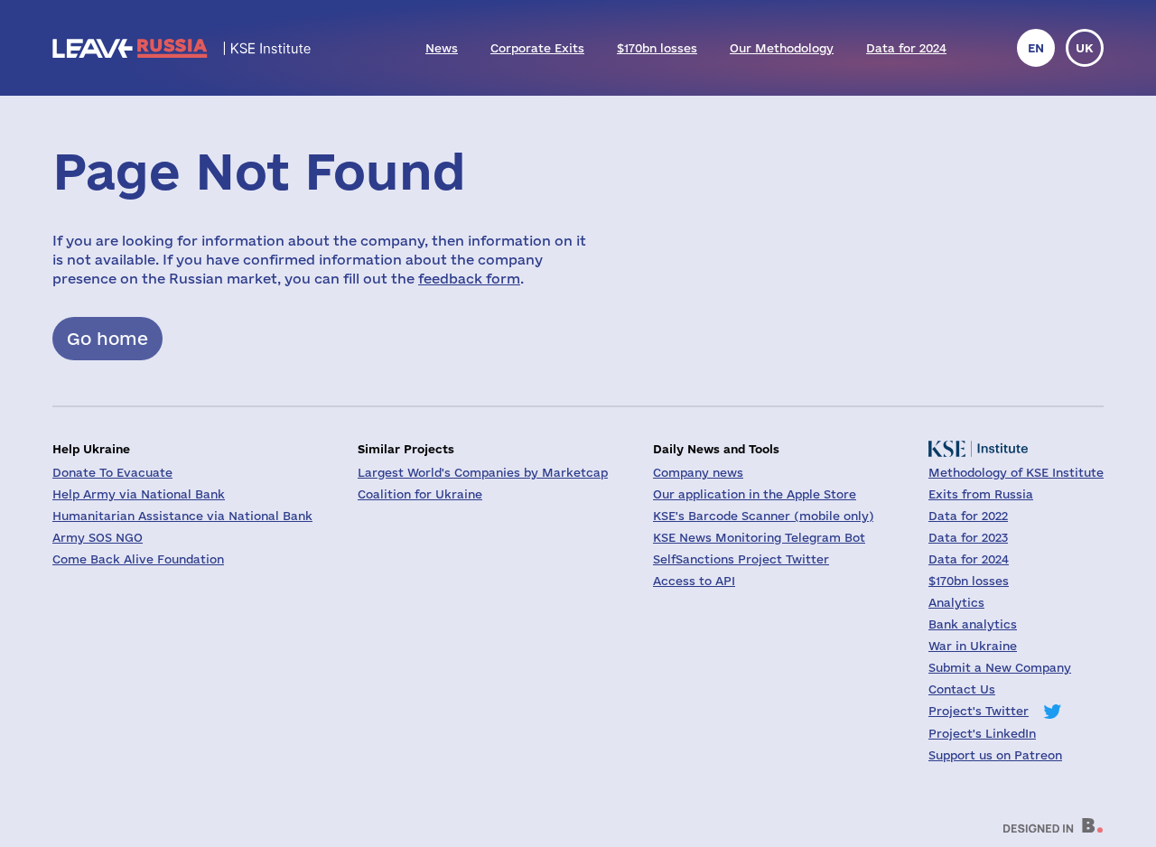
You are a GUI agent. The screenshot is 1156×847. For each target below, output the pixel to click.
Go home (107, 339)
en (1036, 48)
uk (1085, 48)
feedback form (469, 278)
